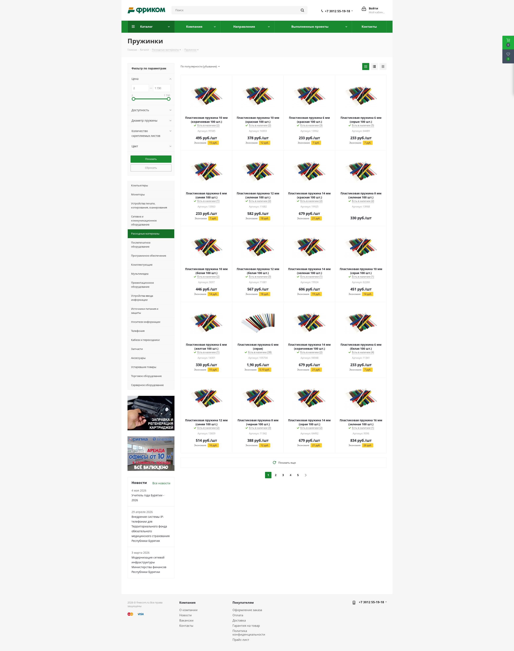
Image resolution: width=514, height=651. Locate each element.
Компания (187, 602)
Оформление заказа (247, 610)
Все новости (161, 483)
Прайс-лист (241, 640)
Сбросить (151, 168)
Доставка (239, 620)
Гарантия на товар (246, 626)
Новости (185, 615)
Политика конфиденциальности (249, 632)
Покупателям (243, 602)
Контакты (186, 626)
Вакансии (186, 620)
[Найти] (302, 10)
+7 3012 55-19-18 (337, 11)
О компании (188, 610)
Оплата (238, 615)
